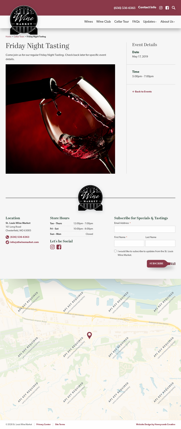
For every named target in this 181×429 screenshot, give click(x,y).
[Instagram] (52, 247)
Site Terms (60, 425)
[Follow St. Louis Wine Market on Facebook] (167, 8)
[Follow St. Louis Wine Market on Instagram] (161, 8)
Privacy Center (43, 425)
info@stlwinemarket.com (24, 242)
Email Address (122, 223)
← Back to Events (142, 91)
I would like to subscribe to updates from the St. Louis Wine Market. (145, 253)
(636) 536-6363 (19, 237)
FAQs (136, 21)
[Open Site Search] (173, 8)
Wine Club (103, 21)
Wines (88, 21)
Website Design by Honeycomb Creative (155, 425)
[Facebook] (58, 247)
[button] (89, 335)
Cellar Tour (121, 21)
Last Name (150, 237)
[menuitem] (88, 22)
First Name (120, 237)
